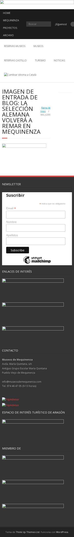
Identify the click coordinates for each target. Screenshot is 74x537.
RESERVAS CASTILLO (15, 60)
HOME (6, 13)
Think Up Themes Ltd (27, 532)
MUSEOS (38, 46)
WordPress (62, 532)
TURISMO (40, 60)
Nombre (11, 222)
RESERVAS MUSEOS (14, 46)
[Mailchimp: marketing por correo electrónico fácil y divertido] (37, 263)
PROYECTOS (10, 28)
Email (11, 208)
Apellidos (12, 235)
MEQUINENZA (11, 20)
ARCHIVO (8, 35)
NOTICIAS (59, 60)
